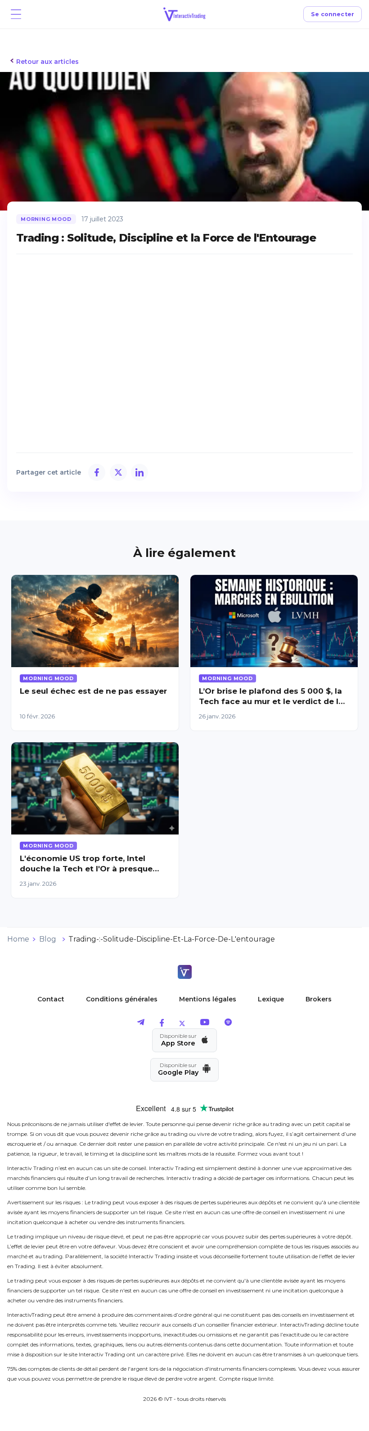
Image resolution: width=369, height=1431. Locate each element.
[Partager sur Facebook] (96, 472)
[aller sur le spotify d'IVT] (228, 1024)
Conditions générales (122, 999)
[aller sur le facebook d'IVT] (162, 1024)
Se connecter (333, 14)
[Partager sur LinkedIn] (139, 472)
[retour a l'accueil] (184, 973)
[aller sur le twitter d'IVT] (182, 1024)
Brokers (319, 999)
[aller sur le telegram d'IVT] (140, 1024)
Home (18, 939)
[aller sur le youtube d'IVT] (204, 1024)
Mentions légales (207, 999)
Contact (50, 999)
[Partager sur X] (118, 472)
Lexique (271, 999)
